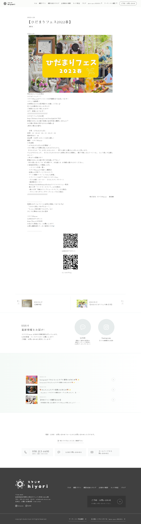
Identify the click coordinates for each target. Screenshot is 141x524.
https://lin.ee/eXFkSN (34, 221)
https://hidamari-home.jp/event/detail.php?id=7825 (44, 118)
